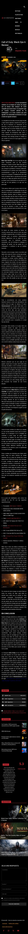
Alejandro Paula (20, 51)
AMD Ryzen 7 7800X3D (16, 506)
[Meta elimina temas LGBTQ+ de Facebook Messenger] (24, 750)
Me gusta (23, 695)
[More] (22, 83)
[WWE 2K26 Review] (24, 731)
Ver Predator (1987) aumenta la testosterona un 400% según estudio (10, 725)
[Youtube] (18, 931)
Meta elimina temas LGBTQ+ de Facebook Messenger (9, 750)
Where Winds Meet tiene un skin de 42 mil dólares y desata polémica (11, 743)
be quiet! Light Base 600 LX (13, 518)
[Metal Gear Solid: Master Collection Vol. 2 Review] (14, 814)
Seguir (23, 698)
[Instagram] (8, 931)
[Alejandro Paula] (10, 49)
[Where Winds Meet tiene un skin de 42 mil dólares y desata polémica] (24, 744)
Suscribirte (22, 705)
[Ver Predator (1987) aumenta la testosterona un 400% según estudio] (24, 725)
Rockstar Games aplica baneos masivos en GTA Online (11, 737)
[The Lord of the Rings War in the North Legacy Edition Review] (14, 847)
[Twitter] (13, 931)
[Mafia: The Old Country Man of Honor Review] (14, 830)
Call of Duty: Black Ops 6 (8, 103)
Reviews (4, 57)
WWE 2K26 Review (6, 731)
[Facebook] (4, 931)
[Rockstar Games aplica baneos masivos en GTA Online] (24, 737)
